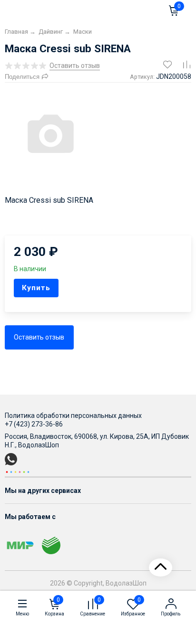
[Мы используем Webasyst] (17, 471)
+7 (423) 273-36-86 (34, 424)
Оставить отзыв (39, 337)
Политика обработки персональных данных (73, 415)
